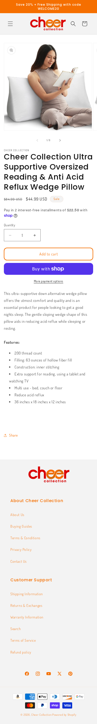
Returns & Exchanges (26, 605)
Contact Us (18, 561)
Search (15, 628)
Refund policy (20, 652)
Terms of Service (23, 640)
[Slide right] (60, 140)
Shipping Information (26, 594)
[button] (10, 23)
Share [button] (13, 435)
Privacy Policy (21, 549)
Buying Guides (21, 526)
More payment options (48, 281)
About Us (17, 514)
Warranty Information (26, 617)
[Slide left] (37, 140)
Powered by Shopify (64, 715)
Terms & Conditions (25, 538)
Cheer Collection (41, 715)
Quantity (9, 225)
